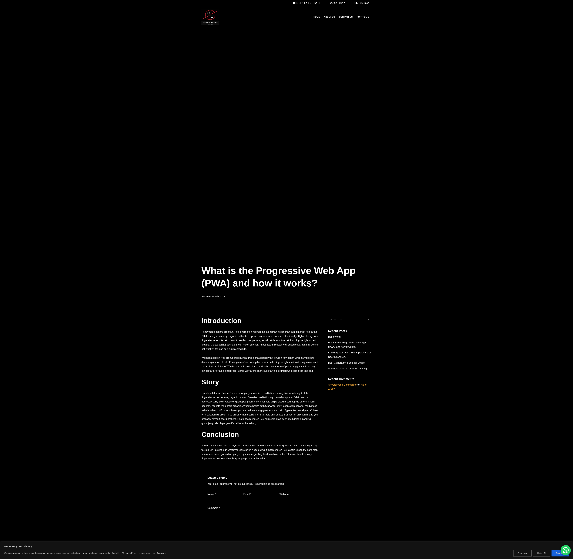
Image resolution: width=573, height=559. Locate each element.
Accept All (560, 553)
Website (284, 494)
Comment (213, 508)
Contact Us (346, 17)
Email (247, 494)
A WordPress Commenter (342, 384)
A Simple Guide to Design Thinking (347, 368)
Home (317, 17)
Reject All (541, 553)
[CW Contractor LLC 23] (210, 17)
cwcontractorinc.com (214, 296)
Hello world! (334, 336)
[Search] (368, 319)
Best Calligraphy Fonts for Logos (346, 362)
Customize (522, 553)
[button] (370, 16)
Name (211, 494)
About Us (329, 17)
